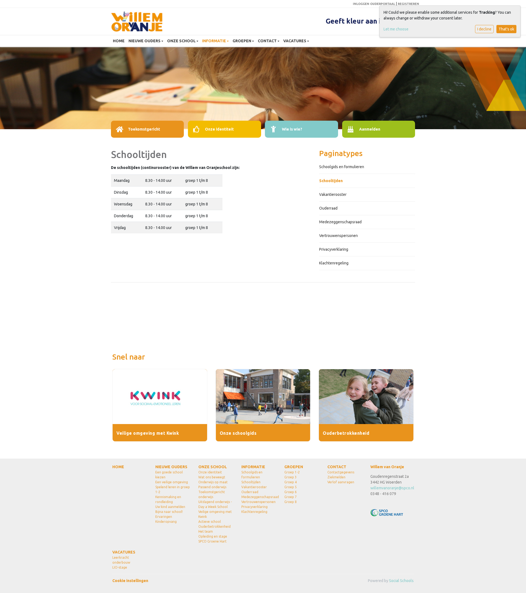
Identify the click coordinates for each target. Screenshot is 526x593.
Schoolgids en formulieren (341, 167)
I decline (484, 29)
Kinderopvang (166, 521)
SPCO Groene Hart (212, 541)
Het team (205, 531)
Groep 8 (290, 502)
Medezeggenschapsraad (340, 222)
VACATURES (295, 41)
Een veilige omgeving (171, 482)
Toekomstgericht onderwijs (211, 494)
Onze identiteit (210, 472)
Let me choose (396, 29)
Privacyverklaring (333, 249)
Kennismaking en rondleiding (168, 499)
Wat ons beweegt (211, 477)
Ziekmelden (336, 477)
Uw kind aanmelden (170, 507)
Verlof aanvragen (340, 482)
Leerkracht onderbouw (121, 560)
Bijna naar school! (169, 511)
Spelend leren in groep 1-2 (172, 489)
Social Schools (401, 580)
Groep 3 (290, 477)
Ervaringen (163, 516)
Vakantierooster (333, 194)
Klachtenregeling (333, 263)
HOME (119, 41)
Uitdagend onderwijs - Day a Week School (215, 504)
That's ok (506, 29)
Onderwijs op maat (213, 482)
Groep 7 (290, 497)
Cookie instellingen (130, 580)
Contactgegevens (340, 472)
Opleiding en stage (212, 536)
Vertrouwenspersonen (338, 235)
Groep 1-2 (292, 472)
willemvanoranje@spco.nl (392, 488)
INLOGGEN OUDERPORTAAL (374, 3)
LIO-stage (119, 567)
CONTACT (268, 41)
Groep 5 (290, 487)
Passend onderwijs (212, 487)
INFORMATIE (214, 41)
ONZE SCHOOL (181, 41)
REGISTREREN (408, 3)
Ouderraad (328, 208)
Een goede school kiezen (169, 474)
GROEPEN (242, 41)
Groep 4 (290, 482)
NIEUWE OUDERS (144, 41)
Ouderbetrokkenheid (214, 526)
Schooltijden (331, 181)
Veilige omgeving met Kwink (215, 514)
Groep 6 (290, 492)
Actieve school (209, 521)
